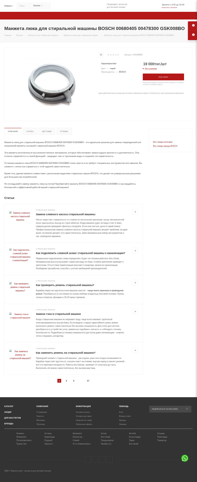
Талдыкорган (107, 440)
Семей (76, 440)
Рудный (48, 440)
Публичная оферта (84, 424)
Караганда (49, 437)
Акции (7, 412)
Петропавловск (24, 440)
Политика (40, 424)
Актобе (132, 433)
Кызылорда (134, 437)
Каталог (9, 406)
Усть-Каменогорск (82, 443)
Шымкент (77, 433)
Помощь (124, 406)
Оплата (30, 131)
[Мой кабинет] (191, 6)
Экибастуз (106, 443)
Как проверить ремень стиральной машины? (65, 285)
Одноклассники (102, 459)
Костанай (105, 437)
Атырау (161, 433)
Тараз (132, 440)
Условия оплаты (83, 412)
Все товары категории (162, 142)
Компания (42, 406)
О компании (41, 412)
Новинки (122, 424)
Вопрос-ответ (125, 416)
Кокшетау (77, 437)
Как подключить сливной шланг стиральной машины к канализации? (80, 253)
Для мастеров (12, 418)
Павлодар (162, 437)
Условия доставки (84, 416)
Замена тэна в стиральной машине (58, 314)
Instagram (95, 459)
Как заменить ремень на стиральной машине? (65, 352)
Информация (83, 406)
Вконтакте (87, 459)
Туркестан (21, 443)
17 (88, 381)
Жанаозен (21, 437)
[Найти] (47, 6)
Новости (40, 416)
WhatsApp (109, 459)
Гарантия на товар (84, 420)
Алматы (20, 433)
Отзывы (64, 131)
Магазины (40, 420)
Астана (47, 433)
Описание (13, 131)
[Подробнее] (135, 212)
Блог (121, 412)
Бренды (8, 424)
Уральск (48, 443)
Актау (104, 433)
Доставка (46, 131)
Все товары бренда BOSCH (165, 146)
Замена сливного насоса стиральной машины (65, 214)
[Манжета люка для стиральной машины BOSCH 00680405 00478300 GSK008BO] (51, 84)
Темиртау (162, 440)
